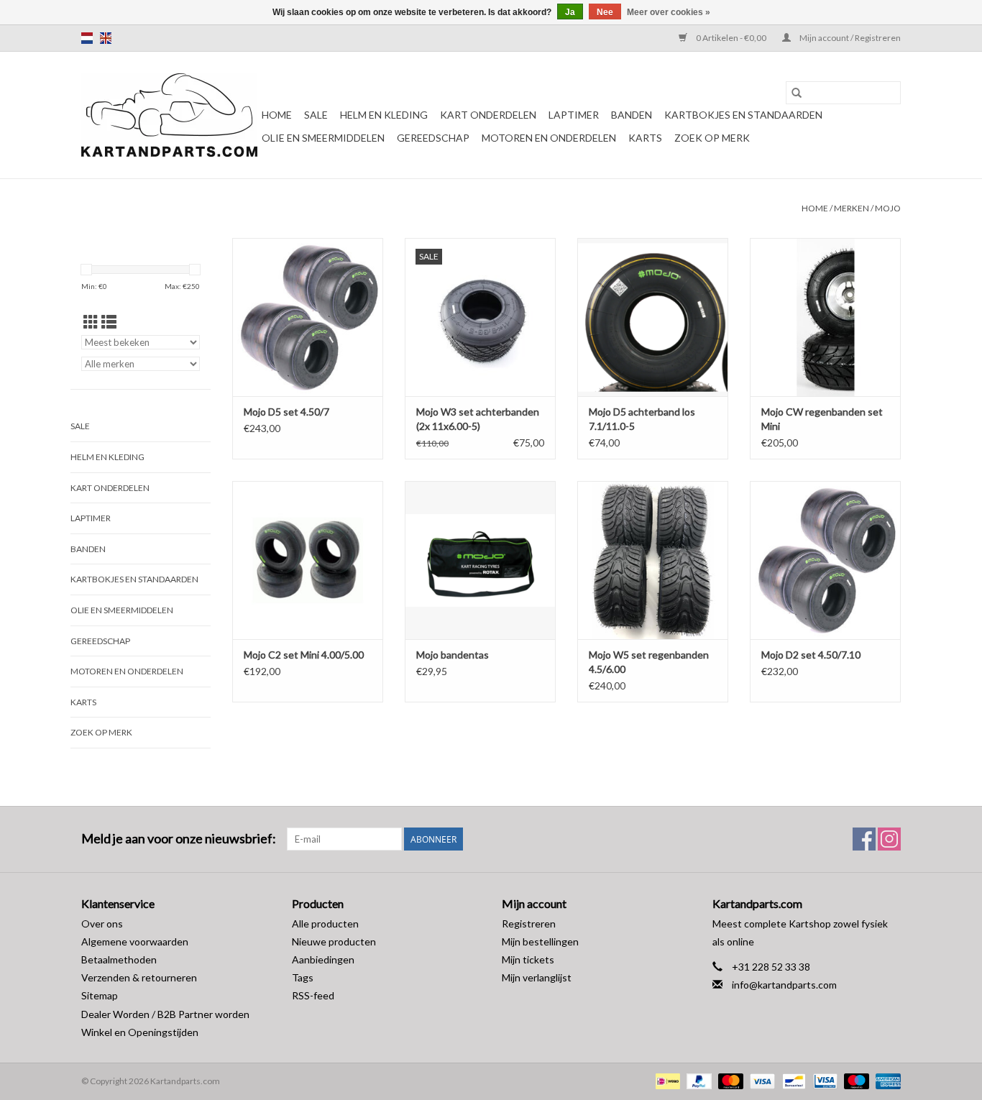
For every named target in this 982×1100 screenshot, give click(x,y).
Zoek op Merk (712, 138)
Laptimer (574, 115)
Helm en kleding (384, 115)
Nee (605, 12)
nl (87, 38)
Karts (645, 138)
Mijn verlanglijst (537, 977)
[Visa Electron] (823, 1080)
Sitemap (99, 995)
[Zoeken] (796, 92)
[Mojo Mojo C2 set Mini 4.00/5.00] (307, 560)
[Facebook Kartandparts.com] (864, 839)
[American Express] (886, 1080)
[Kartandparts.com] (169, 115)
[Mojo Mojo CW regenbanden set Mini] (825, 317)
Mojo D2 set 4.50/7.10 (811, 654)
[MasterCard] (729, 1080)
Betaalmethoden (119, 959)
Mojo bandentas (452, 654)
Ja (570, 12)
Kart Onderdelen (488, 115)
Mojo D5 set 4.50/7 (286, 411)
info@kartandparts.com (784, 984)
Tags (302, 977)
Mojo (888, 208)
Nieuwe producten (334, 941)
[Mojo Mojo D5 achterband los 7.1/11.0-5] (652, 317)
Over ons (102, 923)
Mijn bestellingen (540, 941)
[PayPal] (697, 1080)
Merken (851, 208)
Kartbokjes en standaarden (743, 115)
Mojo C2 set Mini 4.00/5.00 (304, 654)
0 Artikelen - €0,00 (731, 37)
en (105, 38)
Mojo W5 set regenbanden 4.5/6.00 (649, 661)
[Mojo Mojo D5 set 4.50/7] (307, 317)
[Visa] (760, 1080)
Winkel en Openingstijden (139, 1032)
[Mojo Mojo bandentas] (480, 560)
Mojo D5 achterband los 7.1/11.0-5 (642, 418)
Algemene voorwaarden (134, 941)
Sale (316, 115)
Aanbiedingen (323, 959)
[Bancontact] (791, 1080)
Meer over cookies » (668, 12)
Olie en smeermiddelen (323, 138)
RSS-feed (313, 995)
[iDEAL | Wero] (666, 1080)
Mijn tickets (528, 959)
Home (277, 115)
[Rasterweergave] (90, 322)
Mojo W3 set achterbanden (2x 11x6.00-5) (477, 418)
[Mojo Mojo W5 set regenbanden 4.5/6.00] (652, 560)
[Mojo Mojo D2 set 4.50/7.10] (825, 560)
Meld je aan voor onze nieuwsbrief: (178, 838)
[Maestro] (855, 1080)
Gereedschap (433, 138)
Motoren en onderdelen (549, 138)
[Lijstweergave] (108, 322)
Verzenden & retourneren (139, 977)
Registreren (529, 923)
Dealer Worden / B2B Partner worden (165, 1014)
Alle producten (325, 923)
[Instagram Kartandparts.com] (889, 839)
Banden (631, 115)
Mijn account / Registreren (849, 37)
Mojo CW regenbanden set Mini (822, 418)
